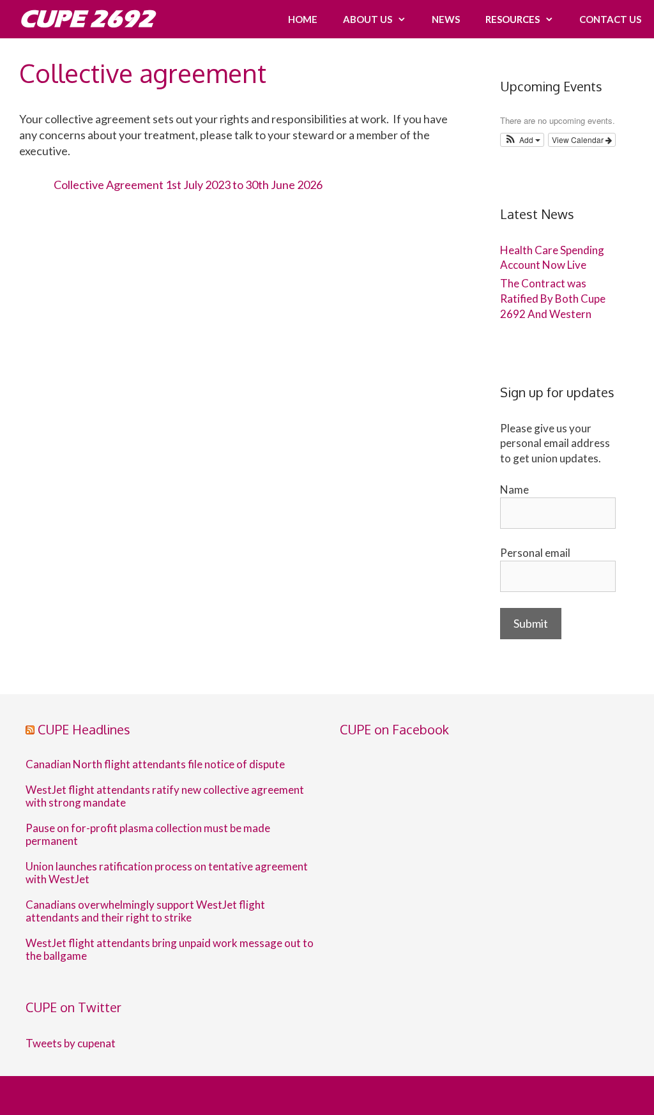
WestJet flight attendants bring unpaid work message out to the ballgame (170, 949)
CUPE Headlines (84, 729)
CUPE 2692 (86, 19)
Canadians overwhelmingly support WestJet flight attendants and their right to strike (145, 911)
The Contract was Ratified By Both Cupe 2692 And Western (552, 299)
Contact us (610, 19)
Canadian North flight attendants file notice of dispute (156, 764)
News (446, 19)
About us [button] (367, 19)
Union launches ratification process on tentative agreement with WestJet (167, 873)
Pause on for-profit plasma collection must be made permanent (148, 834)
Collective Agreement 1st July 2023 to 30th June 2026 (188, 185)
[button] (522, 139)
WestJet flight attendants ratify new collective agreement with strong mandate (165, 796)
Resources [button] (512, 19)
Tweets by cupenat (71, 1043)
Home (302, 19)
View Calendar (578, 139)
